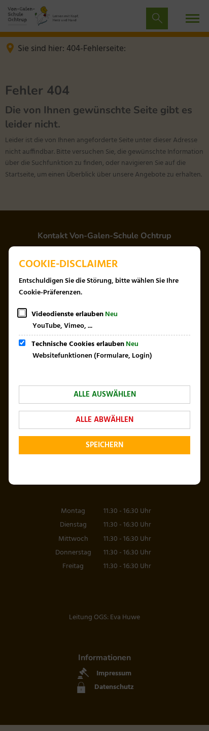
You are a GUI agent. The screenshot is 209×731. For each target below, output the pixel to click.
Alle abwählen (104, 420)
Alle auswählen (105, 395)
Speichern (104, 445)
